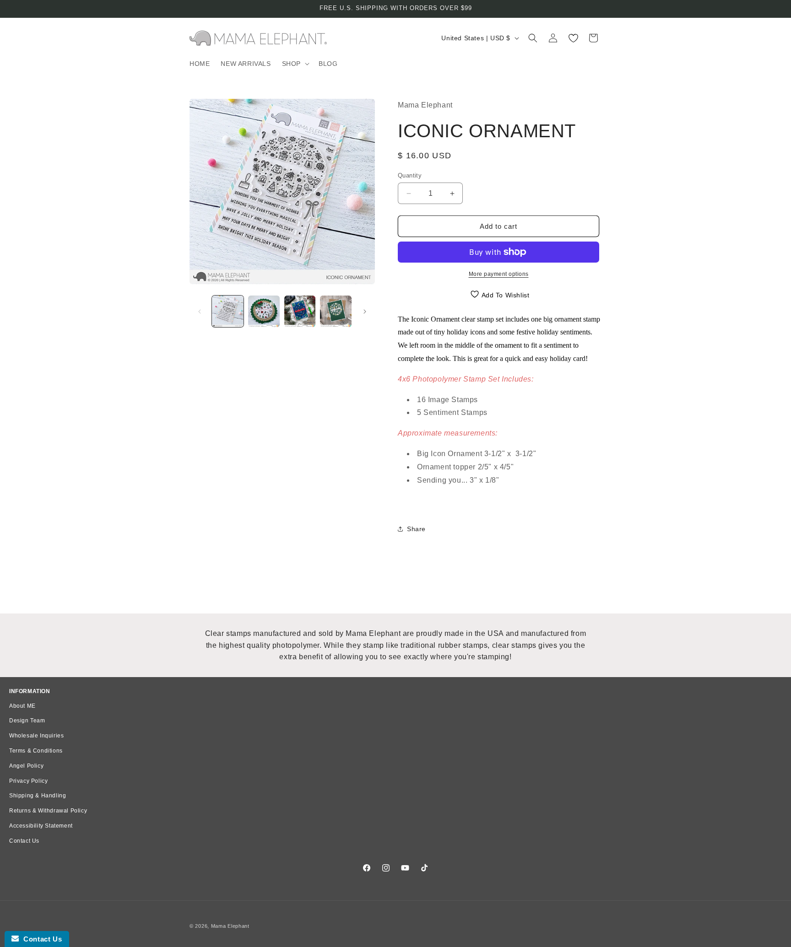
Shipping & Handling (37, 795)
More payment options (499, 274)
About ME (22, 706)
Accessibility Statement (41, 826)
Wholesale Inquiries (36, 735)
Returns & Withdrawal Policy (48, 810)
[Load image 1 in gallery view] (228, 311)
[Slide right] (365, 311)
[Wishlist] (573, 38)
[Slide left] (200, 311)
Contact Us (24, 841)
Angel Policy (26, 766)
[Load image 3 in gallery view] (300, 311)
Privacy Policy (28, 781)
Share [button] (416, 529)
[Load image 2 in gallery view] (264, 311)
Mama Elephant (230, 926)
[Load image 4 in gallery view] (336, 311)
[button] (294, 63)
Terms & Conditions (36, 751)
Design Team (27, 720)
